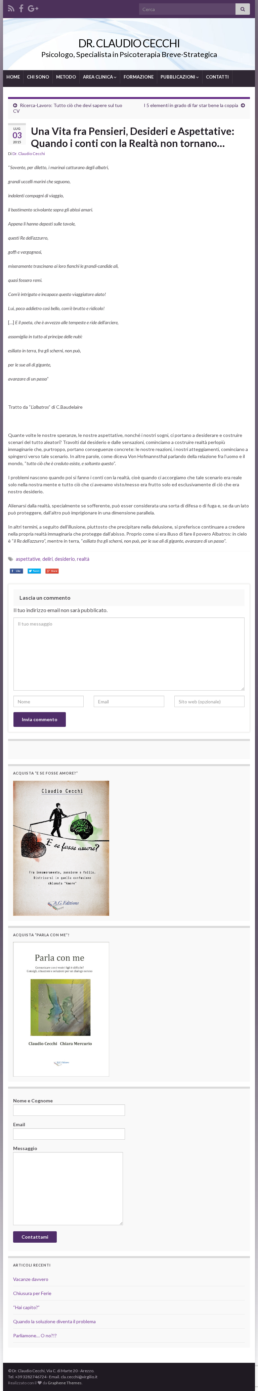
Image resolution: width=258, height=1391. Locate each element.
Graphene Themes (65, 1382)
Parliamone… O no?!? (35, 1335)
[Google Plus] (33, 7)
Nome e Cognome (33, 1100)
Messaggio (25, 1148)
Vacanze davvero (30, 1279)
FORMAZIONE (139, 77)
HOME (13, 77)
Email (19, 1124)
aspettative (28, 559)
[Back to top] (242, 1351)
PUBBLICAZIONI (178, 77)
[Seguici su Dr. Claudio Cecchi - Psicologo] (11, 7)
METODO (66, 77)
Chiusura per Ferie (32, 1293)
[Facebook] (21, 7)
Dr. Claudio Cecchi (28, 153)
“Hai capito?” (26, 1307)
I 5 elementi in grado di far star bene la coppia (191, 105)
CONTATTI (217, 77)
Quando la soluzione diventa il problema (54, 1321)
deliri (47, 559)
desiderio (65, 559)
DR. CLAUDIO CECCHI (129, 43)
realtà (83, 559)
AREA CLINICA (98, 77)
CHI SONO (38, 77)
